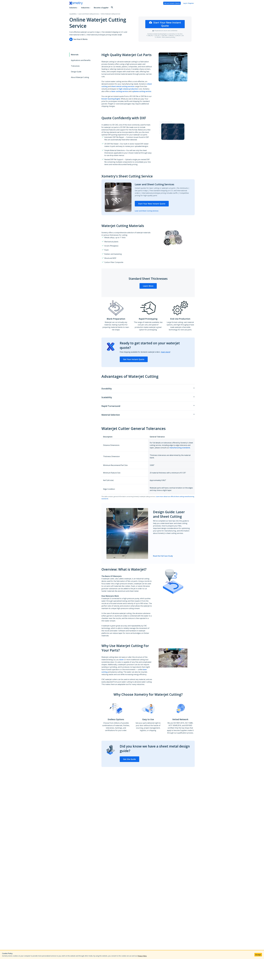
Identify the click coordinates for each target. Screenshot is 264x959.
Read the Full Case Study (163, 556)
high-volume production (128, 89)
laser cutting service (119, 91)
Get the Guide (129, 759)
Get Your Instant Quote (133, 359)
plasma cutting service (142, 91)
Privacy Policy (142, 956)
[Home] (115, 3)
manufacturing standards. (180, 448)
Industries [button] (85, 8)
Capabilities (73, 14)
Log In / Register (188, 3)
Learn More (148, 286)
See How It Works (80, 39)
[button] (112, 7)
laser (122, 659)
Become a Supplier (101, 8)
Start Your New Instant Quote (167, 24)
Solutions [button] (73, 8)
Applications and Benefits (81, 60)
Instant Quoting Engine (110, 99)
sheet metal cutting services (122, 86)
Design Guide (76, 71)
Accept (258, 955)
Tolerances (75, 66)
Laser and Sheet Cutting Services (88, 14)
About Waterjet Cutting (80, 77)
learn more (165, 352)
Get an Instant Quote (172, 3)
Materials (74, 54)
